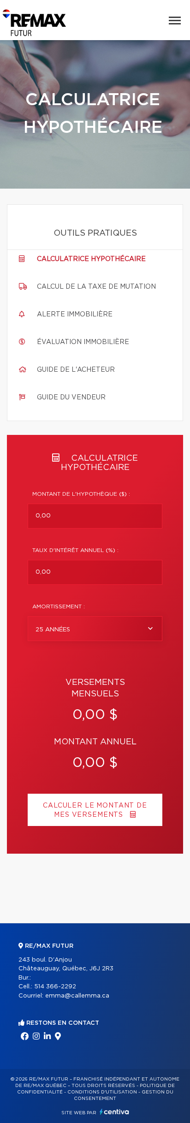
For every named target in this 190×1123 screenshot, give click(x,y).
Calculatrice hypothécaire (91, 259)
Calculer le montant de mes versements (95, 810)
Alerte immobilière (75, 314)
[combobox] (95, 628)
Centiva (114, 1112)
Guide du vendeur (71, 397)
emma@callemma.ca (77, 996)
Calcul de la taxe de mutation (96, 287)
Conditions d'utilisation (102, 1092)
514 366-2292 (55, 987)
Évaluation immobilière (83, 342)
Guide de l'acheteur (76, 370)
